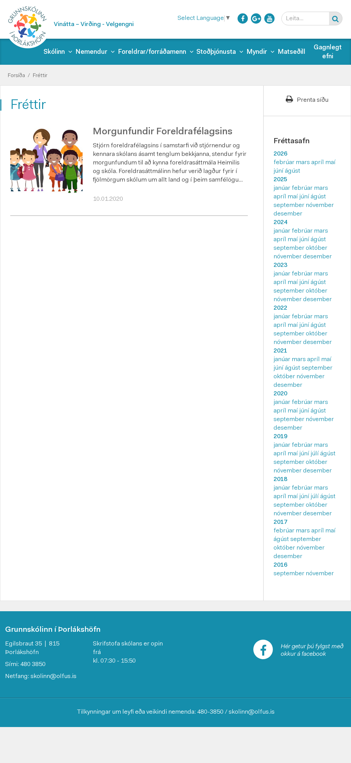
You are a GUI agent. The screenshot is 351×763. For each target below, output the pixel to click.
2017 (280, 522)
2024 (280, 223)
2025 (280, 180)
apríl (318, 163)
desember (288, 214)
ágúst (292, 171)
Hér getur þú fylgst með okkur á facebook (312, 650)
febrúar (285, 163)
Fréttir (40, 75)
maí (330, 163)
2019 (280, 437)
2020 (280, 394)
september (290, 205)
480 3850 (33, 665)
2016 (280, 565)
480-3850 (210, 712)
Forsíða (16, 75)
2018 (280, 480)
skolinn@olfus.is (53, 677)
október (316, 248)
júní (279, 171)
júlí (315, 454)
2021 (280, 351)
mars (303, 163)
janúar (283, 188)
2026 (280, 154)
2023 (280, 265)
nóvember (320, 205)
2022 (280, 308)
